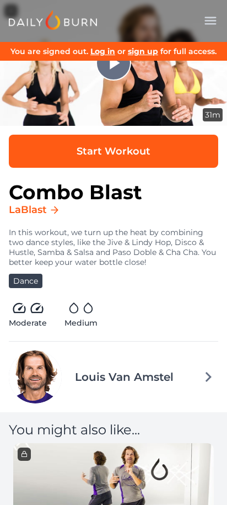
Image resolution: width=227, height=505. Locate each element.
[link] (53, 20)
